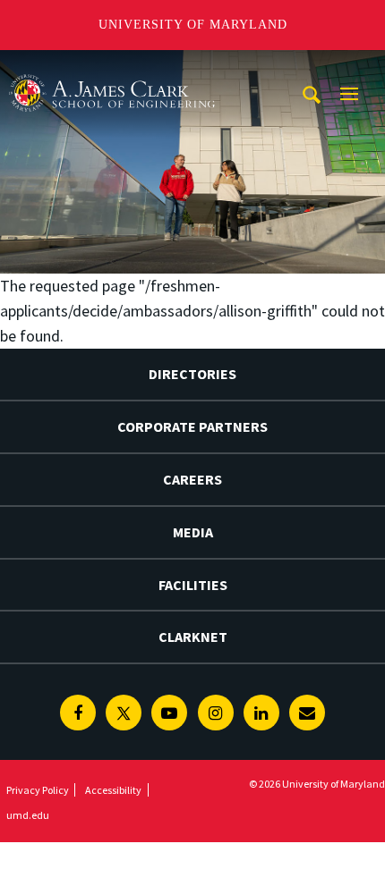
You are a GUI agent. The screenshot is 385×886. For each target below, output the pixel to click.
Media (193, 532)
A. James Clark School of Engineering (112, 66)
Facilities (192, 585)
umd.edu (27, 815)
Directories (192, 374)
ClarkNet (192, 637)
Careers (192, 479)
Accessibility (113, 790)
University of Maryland (192, 24)
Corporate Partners (192, 426)
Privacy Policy (37, 790)
